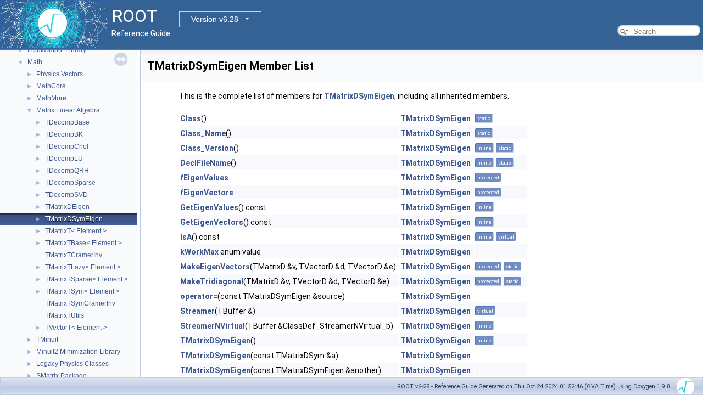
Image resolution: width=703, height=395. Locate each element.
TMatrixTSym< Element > (82, 291)
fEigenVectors (206, 192)
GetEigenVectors (211, 222)
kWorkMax (199, 251)
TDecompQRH (67, 170)
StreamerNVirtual (212, 325)
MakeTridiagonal (211, 281)
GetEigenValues (209, 207)
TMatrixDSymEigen (74, 219)
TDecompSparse (70, 183)
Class (190, 118)
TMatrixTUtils (64, 315)
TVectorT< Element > (76, 327)
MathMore (51, 98)
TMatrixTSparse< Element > (86, 279)
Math (34, 62)
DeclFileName (205, 163)
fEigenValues (204, 177)
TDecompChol (66, 146)
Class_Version (206, 148)
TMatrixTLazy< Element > (83, 267)
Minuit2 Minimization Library (78, 352)
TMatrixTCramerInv (73, 255)
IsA (186, 237)
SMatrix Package (61, 376)
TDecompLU (64, 158)
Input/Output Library (56, 50)
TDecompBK (64, 134)
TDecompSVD (66, 195)
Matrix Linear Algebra (68, 110)
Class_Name (203, 133)
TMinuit (47, 339)
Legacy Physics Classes (72, 364)
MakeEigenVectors (215, 266)
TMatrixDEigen (67, 207)
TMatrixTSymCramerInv (80, 303)
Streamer (197, 311)
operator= (198, 296)
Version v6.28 (214, 19)
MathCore (51, 86)
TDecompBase (67, 122)
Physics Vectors (59, 74)
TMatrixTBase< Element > (83, 243)
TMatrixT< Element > (76, 231)
